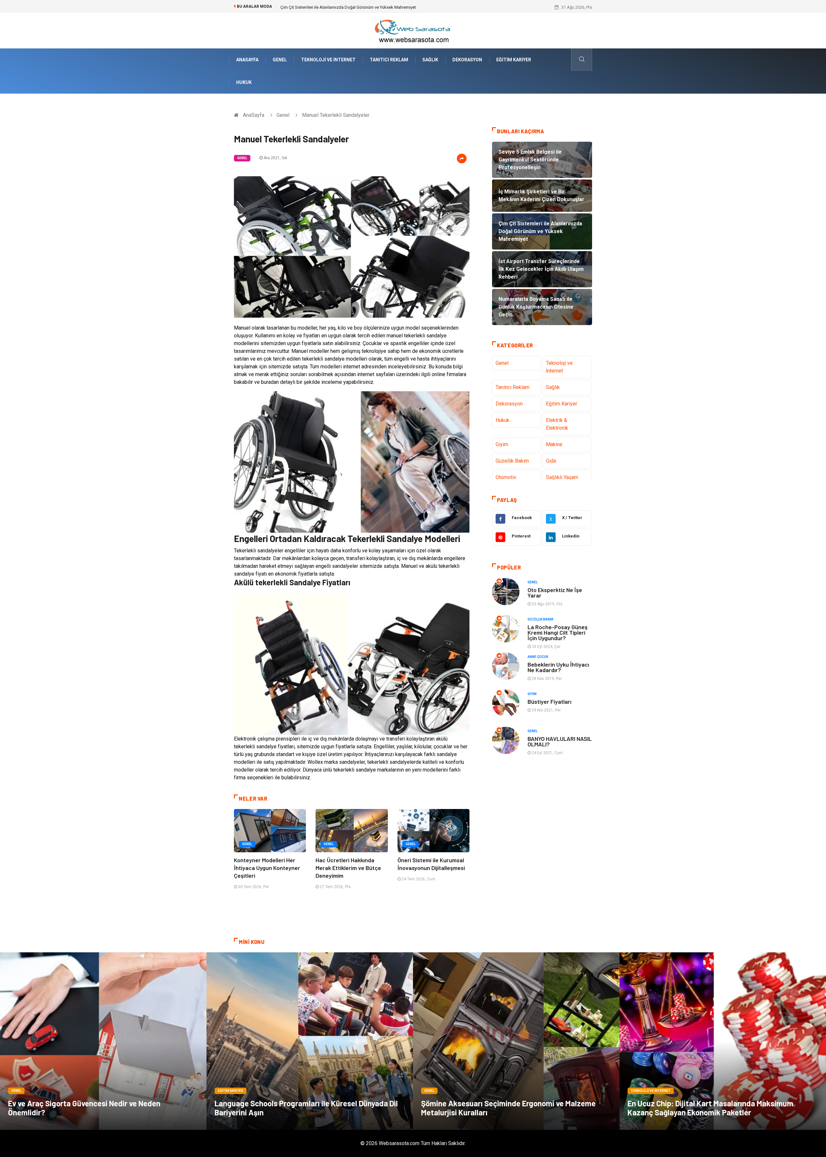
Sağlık (430, 59)
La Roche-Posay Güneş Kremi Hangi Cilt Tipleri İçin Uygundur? (558, 632)
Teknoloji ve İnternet (328, 59)
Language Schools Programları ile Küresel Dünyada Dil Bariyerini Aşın (306, 1108)
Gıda (551, 461)
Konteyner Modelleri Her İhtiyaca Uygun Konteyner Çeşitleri (267, 867)
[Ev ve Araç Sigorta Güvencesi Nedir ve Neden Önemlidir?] (103, 1041)
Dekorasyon (467, 59)
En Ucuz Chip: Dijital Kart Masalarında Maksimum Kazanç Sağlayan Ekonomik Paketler (710, 1108)
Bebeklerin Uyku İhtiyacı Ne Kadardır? (558, 667)
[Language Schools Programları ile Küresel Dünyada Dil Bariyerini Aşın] (309, 1041)
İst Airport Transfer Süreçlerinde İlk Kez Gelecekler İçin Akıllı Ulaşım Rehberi (350, 7)
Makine (554, 444)
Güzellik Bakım (512, 461)
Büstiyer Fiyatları (549, 701)
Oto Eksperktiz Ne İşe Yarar (555, 592)
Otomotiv (506, 477)
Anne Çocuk (538, 657)
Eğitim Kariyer (513, 59)
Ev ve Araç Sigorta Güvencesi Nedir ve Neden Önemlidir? (84, 1108)
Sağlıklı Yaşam (562, 477)
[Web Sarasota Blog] (413, 30)
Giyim (502, 444)
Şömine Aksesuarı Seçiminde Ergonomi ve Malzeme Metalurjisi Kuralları (508, 1108)
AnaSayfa (247, 59)
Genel (280, 59)
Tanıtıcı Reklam (389, 59)
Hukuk (244, 82)
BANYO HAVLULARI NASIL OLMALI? (560, 741)
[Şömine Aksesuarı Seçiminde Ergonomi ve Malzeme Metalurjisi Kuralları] (516, 1041)
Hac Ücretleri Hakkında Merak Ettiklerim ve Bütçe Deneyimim (348, 867)
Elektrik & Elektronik (557, 424)
